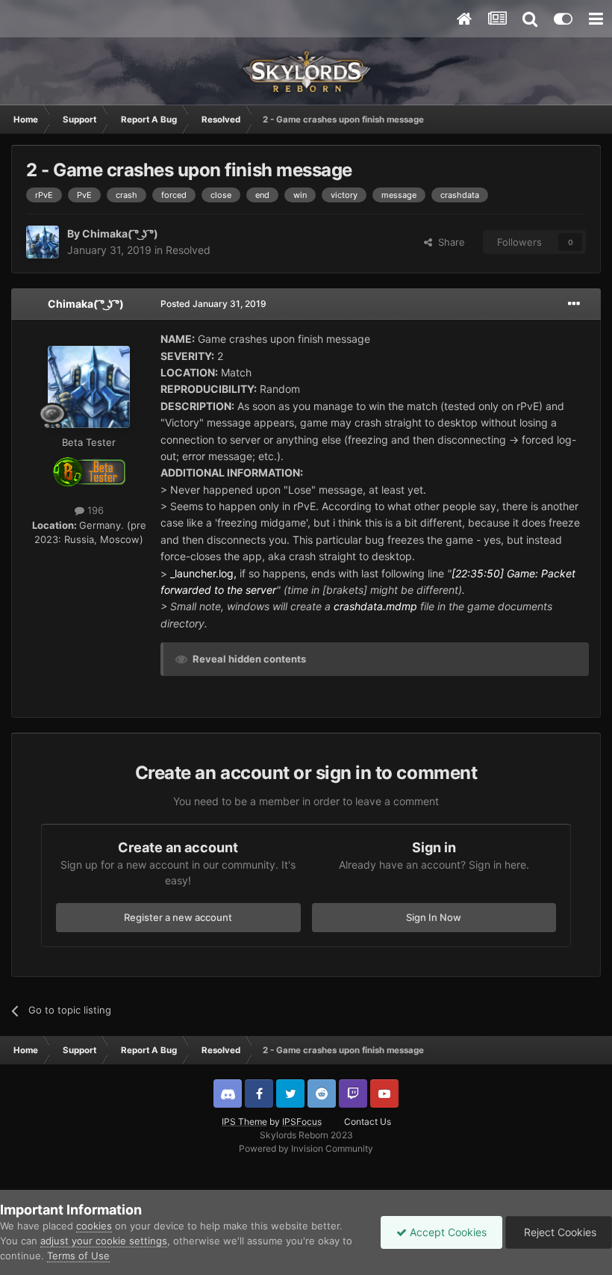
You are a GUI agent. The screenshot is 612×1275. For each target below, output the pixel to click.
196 (94, 510)
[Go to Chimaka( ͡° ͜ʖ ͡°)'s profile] (42, 242)
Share (448, 242)
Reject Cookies (558, 1232)
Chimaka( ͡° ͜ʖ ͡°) (120, 233)
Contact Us (367, 1121)
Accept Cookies (447, 1232)
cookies (94, 1226)
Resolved (188, 249)
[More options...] (574, 304)
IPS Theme (244, 1121)
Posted (213, 303)
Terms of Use (78, 1256)
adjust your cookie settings (103, 1241)
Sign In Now (433, 917)
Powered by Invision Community (306, 1148)
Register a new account (178, 917)
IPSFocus (302, 1121)
